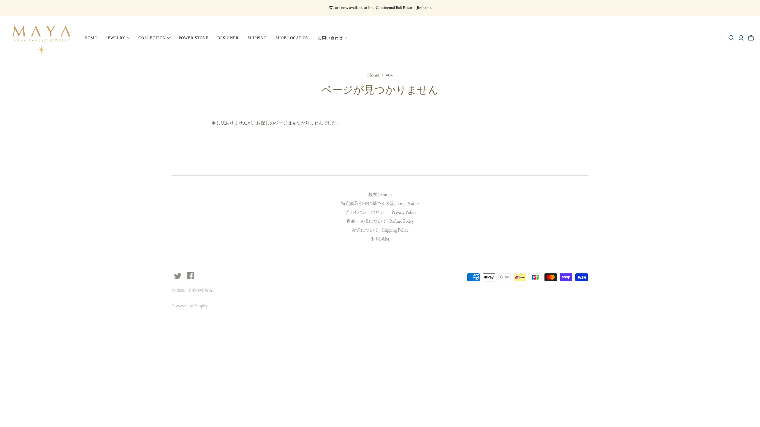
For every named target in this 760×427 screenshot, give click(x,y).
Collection (151, 38)
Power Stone (193, 38)
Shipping (257, 38)
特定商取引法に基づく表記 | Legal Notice (380, 203)
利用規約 (380, 239)
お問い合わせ (330, 38)
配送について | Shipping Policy (380, 230)
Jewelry (115, 38)
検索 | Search (380, 194)
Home (91, 38)
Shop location (292, 38)
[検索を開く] (731, 38)
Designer (227, 38)
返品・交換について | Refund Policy (380, 221)
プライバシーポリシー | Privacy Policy (380, 212)
